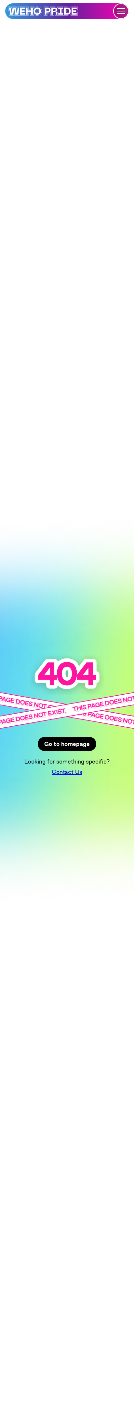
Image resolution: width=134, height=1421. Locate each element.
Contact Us (67, 772)
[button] (121, 11)
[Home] (43, 11)
